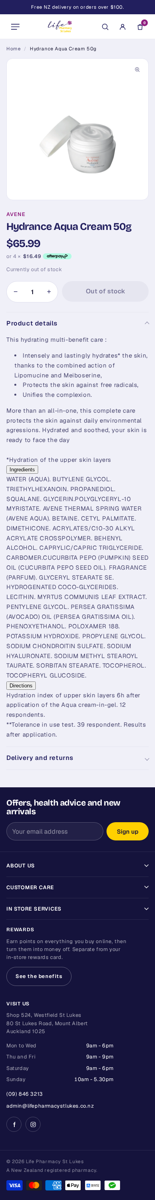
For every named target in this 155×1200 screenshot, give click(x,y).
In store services (34, 908)
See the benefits (38, 976)
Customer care (30, 887)
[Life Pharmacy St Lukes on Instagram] (33, 1124)
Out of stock (105, 291)
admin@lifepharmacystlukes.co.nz (50, 1105)
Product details (32, 323)
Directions (21, 686)
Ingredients (22, 470)
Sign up (127, 831)
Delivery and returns (40, 758)
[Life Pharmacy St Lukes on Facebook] (13, 1124)
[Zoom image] (137, 69)
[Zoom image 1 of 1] (77, 129)
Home (13, 49)
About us (20, 865)
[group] (77, 129)
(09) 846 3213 (24, 1094)
